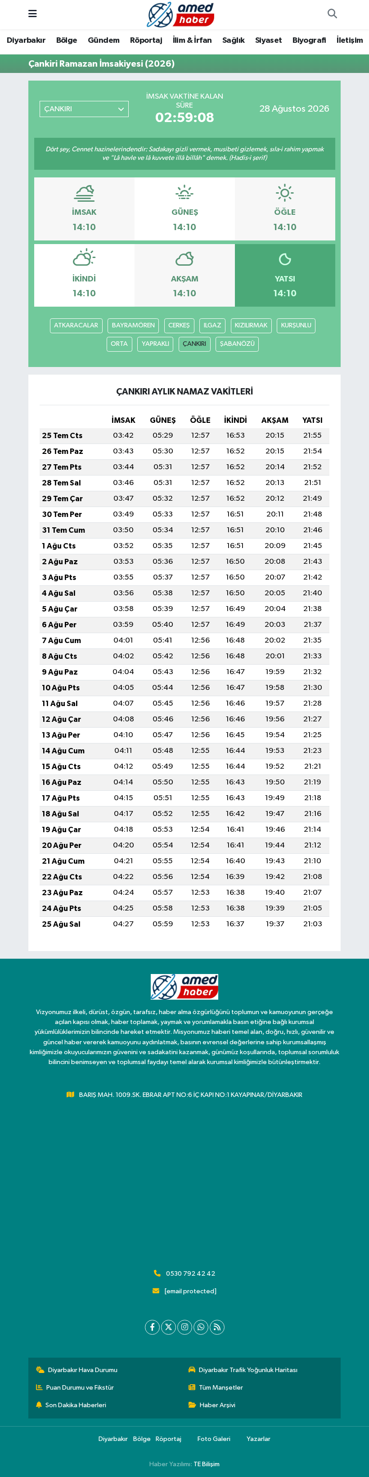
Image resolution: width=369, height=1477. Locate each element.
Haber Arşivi (217, 1405)
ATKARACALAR (76, 325)
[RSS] (217, 1327)
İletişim (350, 40)
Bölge (66, 40)
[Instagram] (184, 1327)
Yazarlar (258, 1439)
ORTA (119, 343)
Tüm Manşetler (221, 1387)
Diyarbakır (26, 40)
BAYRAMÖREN (133, 325)
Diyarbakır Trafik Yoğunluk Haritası (248, 1370)
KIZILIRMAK (251, 325)
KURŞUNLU (296, 325)
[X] (168, 1327)
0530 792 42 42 (190, 1273)
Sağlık (233, 40)
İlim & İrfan (192, 40)
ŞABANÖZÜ (237, 343)
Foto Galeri (214, 1439)
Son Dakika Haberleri (75, 1405)
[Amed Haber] (180, 14)
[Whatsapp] (201, 1327)
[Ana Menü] (32, 14)
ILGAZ (212, 325)
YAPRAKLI (155, 343)
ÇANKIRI (194, 343)
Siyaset (268, 40)
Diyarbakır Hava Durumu (82, 1370)
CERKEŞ (179, 325)
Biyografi (309, 40)
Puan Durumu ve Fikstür (80, 1387)
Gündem (103, 40)
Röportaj (146, 40)
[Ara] (332, 15)
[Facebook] (152, 1327)
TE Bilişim (207, 1464)
